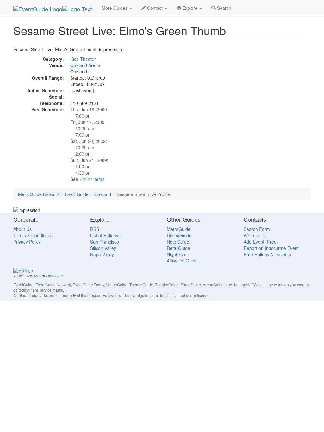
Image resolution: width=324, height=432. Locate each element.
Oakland (102, 194)
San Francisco (104, 241)
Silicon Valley (103, 248)
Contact (155, 8)
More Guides (115, 8)
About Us (22, 229)
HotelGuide (178, 241)
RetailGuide (178, 248)
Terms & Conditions (33, 235)
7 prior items (91, 179)
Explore (190, 8)
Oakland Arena (85, 65)
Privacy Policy (27, 241)
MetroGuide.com (48, 275)
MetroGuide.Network (38, 194)
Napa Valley (102, 254)
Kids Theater (83, 59)
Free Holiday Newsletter (268, 254)
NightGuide (178, 254)
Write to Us (255, 235)
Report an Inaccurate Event (271, 248)
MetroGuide (178, 229)
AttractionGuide (182, 260)
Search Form (257, 229)
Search (223, 8)
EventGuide (77, 194)
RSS (94, 229)
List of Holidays (105, 235)
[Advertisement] (264, 85)
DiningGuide (179, 235)
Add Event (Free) (261, 241)
